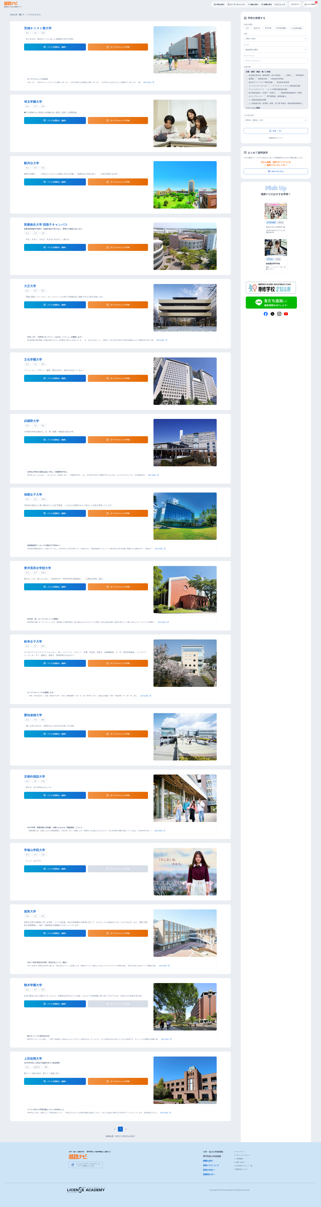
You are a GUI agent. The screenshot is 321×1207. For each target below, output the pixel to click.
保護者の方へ (209, 1174)
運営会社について (242, 1169)
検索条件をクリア (276, 138)
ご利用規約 (239, 1159)
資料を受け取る (277, 171)
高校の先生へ (209, 1170)
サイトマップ (240, 1152)
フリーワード (249, 56)
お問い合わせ (240, 1162)
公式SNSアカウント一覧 (244, 1166)
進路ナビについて (211, 1165)
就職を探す (208, 1160)
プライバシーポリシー (243, 1155)
